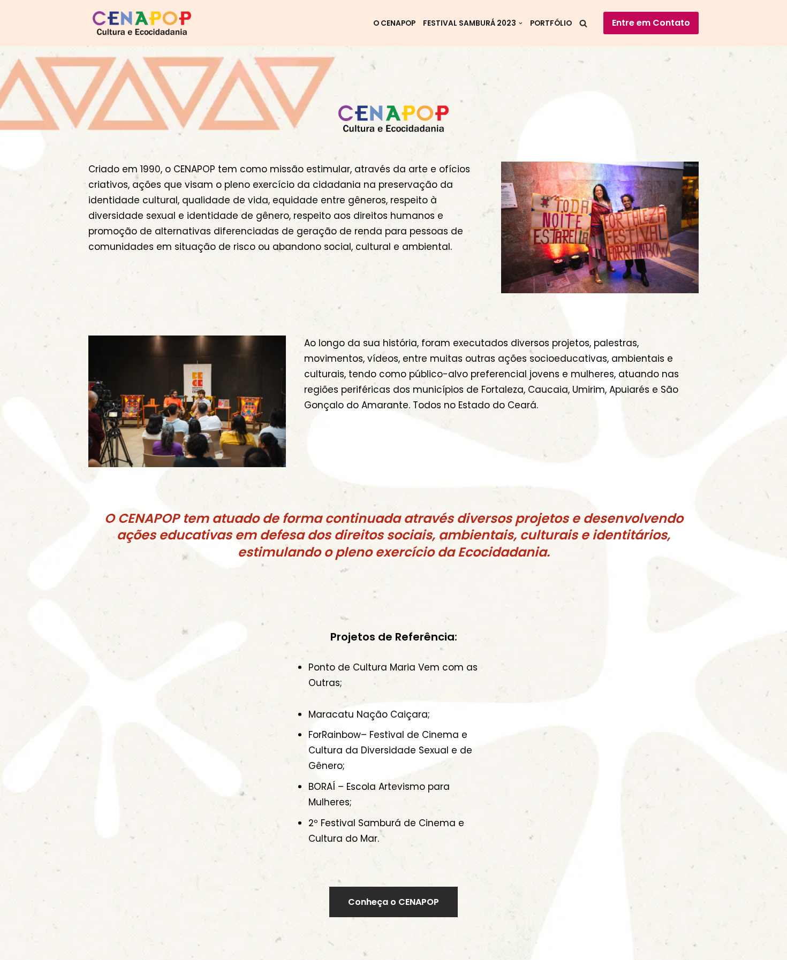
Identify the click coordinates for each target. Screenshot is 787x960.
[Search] (583, 23)
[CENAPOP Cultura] (144, 23)
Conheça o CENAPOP (393, 902)
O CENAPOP (394, 23)
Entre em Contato (651, 23)
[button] (521, 23)
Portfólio (551, 23)
